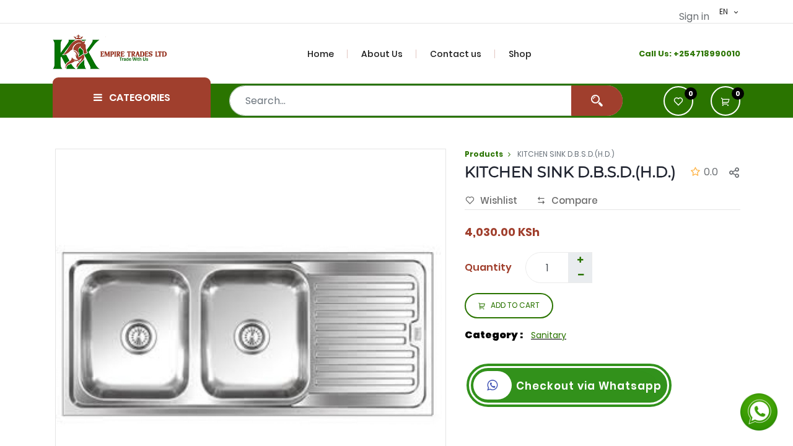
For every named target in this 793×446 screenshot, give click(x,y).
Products (484, 154)
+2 (678, 53)
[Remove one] (580, 275)
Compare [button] (574, 200)
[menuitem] (327, 54)
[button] (725, 101)
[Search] (597, 100)
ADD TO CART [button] (515, 305)
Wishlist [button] (498, 200)
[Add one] (580, 260)
